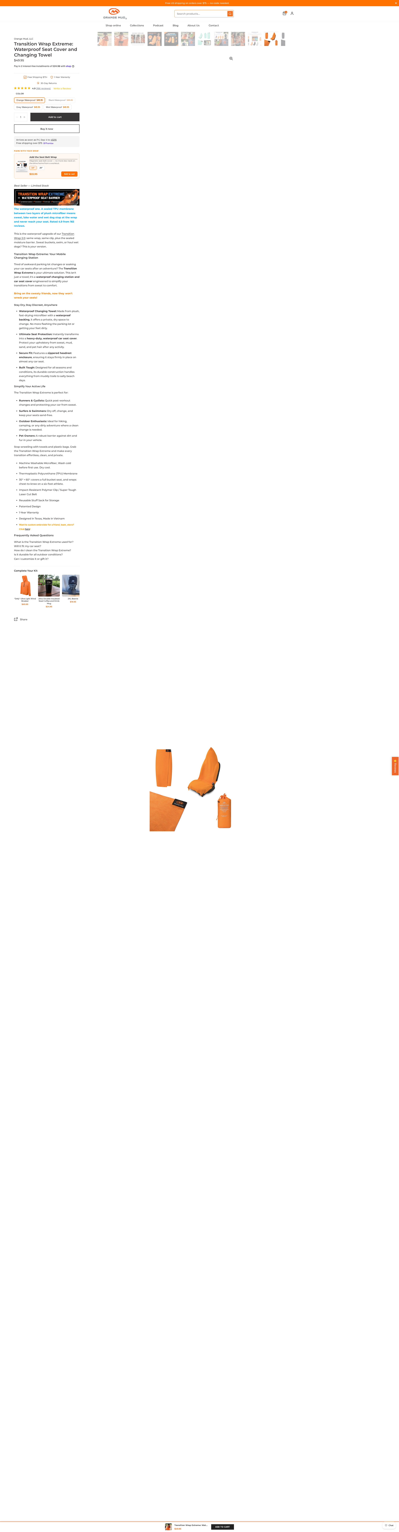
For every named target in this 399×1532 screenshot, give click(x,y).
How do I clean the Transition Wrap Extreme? (42, 550)
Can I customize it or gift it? (31, 558)
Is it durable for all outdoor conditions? (38, 554)
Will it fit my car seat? (27, 546)
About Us (193, 25)
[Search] (230, 14)
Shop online (113, 25)
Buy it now (46, 128)
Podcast (158, 25)
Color (20, 93)
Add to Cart (222, 1527)
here (27, 529)
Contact (214, 25)
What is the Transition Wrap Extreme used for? (43, 541)
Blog (176, 25)
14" (33, 168)
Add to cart (69, 174)
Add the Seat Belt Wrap (43, 157)
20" (41, 168)
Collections (137, 25)
